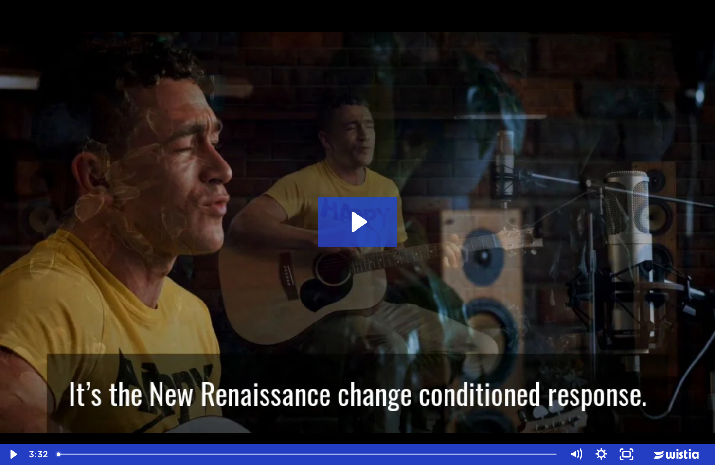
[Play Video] (12, 454)
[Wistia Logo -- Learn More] (677, 454)
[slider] (307, 454)
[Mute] (576, 454)
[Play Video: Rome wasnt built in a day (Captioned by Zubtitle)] (357, 222)
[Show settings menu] (601, 454)
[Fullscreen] (626, 454)
